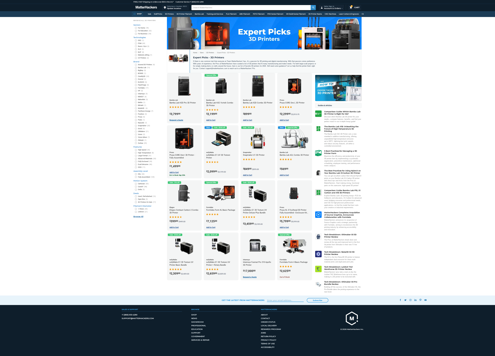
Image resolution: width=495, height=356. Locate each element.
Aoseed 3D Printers (146, 65)
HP (140, 91)
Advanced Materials (147, 159)
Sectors (136, 25)
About (264, 315)
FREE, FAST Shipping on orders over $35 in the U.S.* (153, 2)
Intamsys (143, 94)
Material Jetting (145, 55)
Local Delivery (269, 325)
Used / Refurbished (147, 196)
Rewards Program (271, 329)
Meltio (141, 102)
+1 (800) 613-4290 (197, 2)
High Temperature (146, 153)
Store (202, 53)
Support (195, 333)
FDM (141, 43)
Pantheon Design (145, 111)
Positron (142, 114)
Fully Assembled (146, 177)
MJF (141, 52)
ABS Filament (244, 14)
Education (197, 329)
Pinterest (420, 300)
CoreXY (142, 187)
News (194, 318)
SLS (141, 49)
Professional (198, 325)
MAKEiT (142, 97)
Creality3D (143, 76)
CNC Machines (330, 14)
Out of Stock (285, 277)
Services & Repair (200, 340)
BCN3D (142, 73)
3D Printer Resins (315, 14)
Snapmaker (144, 126)
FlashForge (143, 85)
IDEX (141, 167)
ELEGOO (142, 82)
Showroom (197, 322)
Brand (136, 62)
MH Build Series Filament (296, 14)
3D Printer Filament (184, 14)
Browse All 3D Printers (144, 20)
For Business (144, 34)
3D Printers (169, 14)
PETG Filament (259, 14)
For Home (143, 28)
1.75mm (143, 209)
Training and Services (215, 14)
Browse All (138, 216)
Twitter (405, 300)
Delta (141, 189)
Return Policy (268, 336)
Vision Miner (144, 137)
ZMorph (142, 140)
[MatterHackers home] (146, 8)
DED (141, 40)
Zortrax (142, 143)
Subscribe (317, 300)
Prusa (141, 117)
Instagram (410, 300)
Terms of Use (268, 343)
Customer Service (182, 2)
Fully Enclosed (145, 161)
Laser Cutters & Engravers (349, 14)
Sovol (141, 129)
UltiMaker (143, 131)
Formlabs (143, 88)
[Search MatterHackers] (313, 7)
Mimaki (142, 105)
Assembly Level (140, 171)
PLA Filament (231, 14)
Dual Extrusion (145, 164)
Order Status (268, 322)
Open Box (143, 199)
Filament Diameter (142, 206)
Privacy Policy (268, 340)
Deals (136, 193)
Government (198, 336)
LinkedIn (415, 300)
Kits (141, 174)
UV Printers (143, 58)
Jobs (263, 333)
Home (195, 53)
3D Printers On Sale (147, 202)
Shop (194, 315)
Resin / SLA (143, 46)
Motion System (140, 181)
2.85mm (143, 212)
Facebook (400, 300)
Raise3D (142, 123)
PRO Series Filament (275, 14)
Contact (265, 318)
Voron (141, 134)
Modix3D (143, 108)
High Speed (144, 150)
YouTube (425, 300)
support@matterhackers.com (138, 318)
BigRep (142, 70)
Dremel (142, 79)
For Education (145, 31)
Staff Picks (158, 14)
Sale (149, 14)
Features (137, 147)
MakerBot (143, 99)
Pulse (141, 120)
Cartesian (143, 184)
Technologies (139, 37)
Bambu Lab (199, 14)
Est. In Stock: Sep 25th (177, 175)
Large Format (144, 156)
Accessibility (267, 347)
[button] (175, 7)
